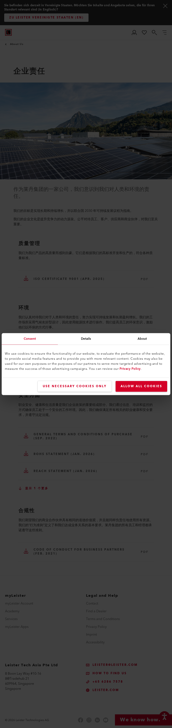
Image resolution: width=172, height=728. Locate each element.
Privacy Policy (130, 368)
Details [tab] (86, 338)
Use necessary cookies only (75, 386)
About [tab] (142, 338)
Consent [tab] (30, 338)
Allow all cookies (141, 386)
